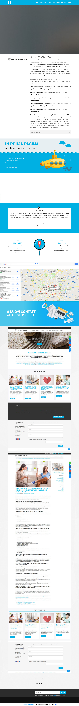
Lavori (50, 2)
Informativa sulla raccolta (28, 704)
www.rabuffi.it (39, 683)
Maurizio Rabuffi (39, 224)
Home (37, 2)
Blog (54, 2)
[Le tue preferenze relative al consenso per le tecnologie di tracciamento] (2, 704)
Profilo (41, 2)
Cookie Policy (16, 700)
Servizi (45, 2)
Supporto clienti (59, 2)
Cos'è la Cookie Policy (26, 700)
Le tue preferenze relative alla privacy (45, 704)
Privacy (54, 695)
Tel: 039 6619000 (67, 2)
